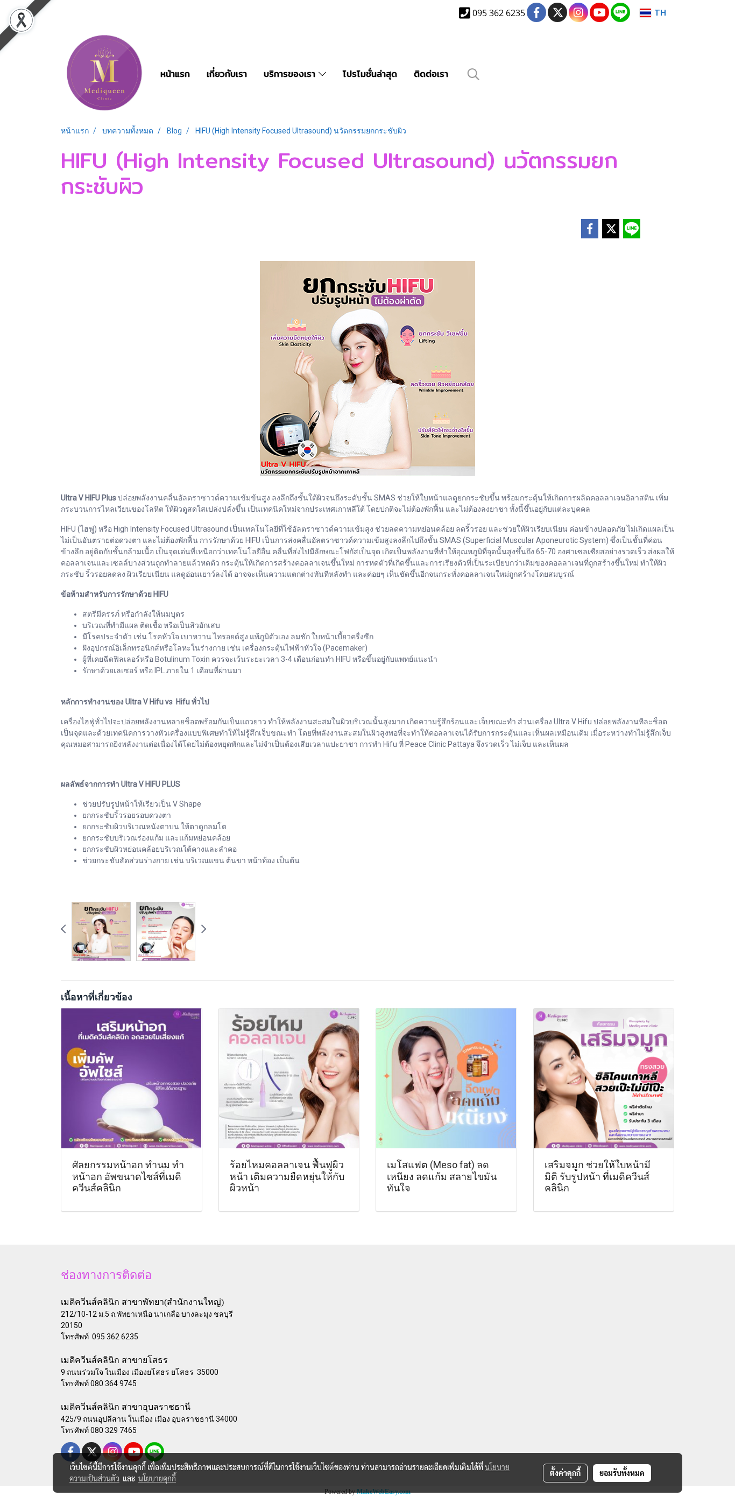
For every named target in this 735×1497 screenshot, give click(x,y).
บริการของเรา (291, 74)
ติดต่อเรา (431, 74)
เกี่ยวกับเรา (227, 74)
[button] (473, 74)
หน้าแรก (175, 74)
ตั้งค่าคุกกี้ (565, 1473)
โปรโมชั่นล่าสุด (370, 74)
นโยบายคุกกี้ (157, 1478)
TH (658, 12)
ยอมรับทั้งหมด (622, 1473)
